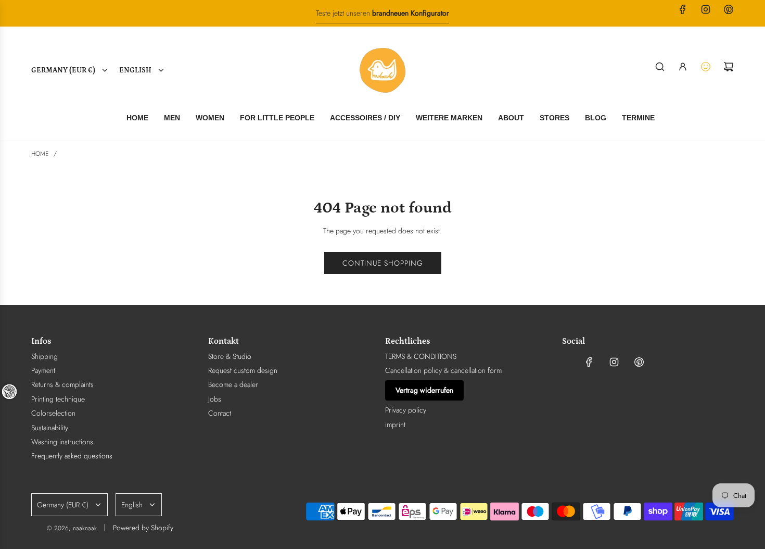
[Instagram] (705, 9)
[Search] (659, 66)
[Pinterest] (728, 9)
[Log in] (682, 66)
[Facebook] (682, 9)
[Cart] (728, 66)
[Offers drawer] (705, 66)
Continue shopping (382, 263)
